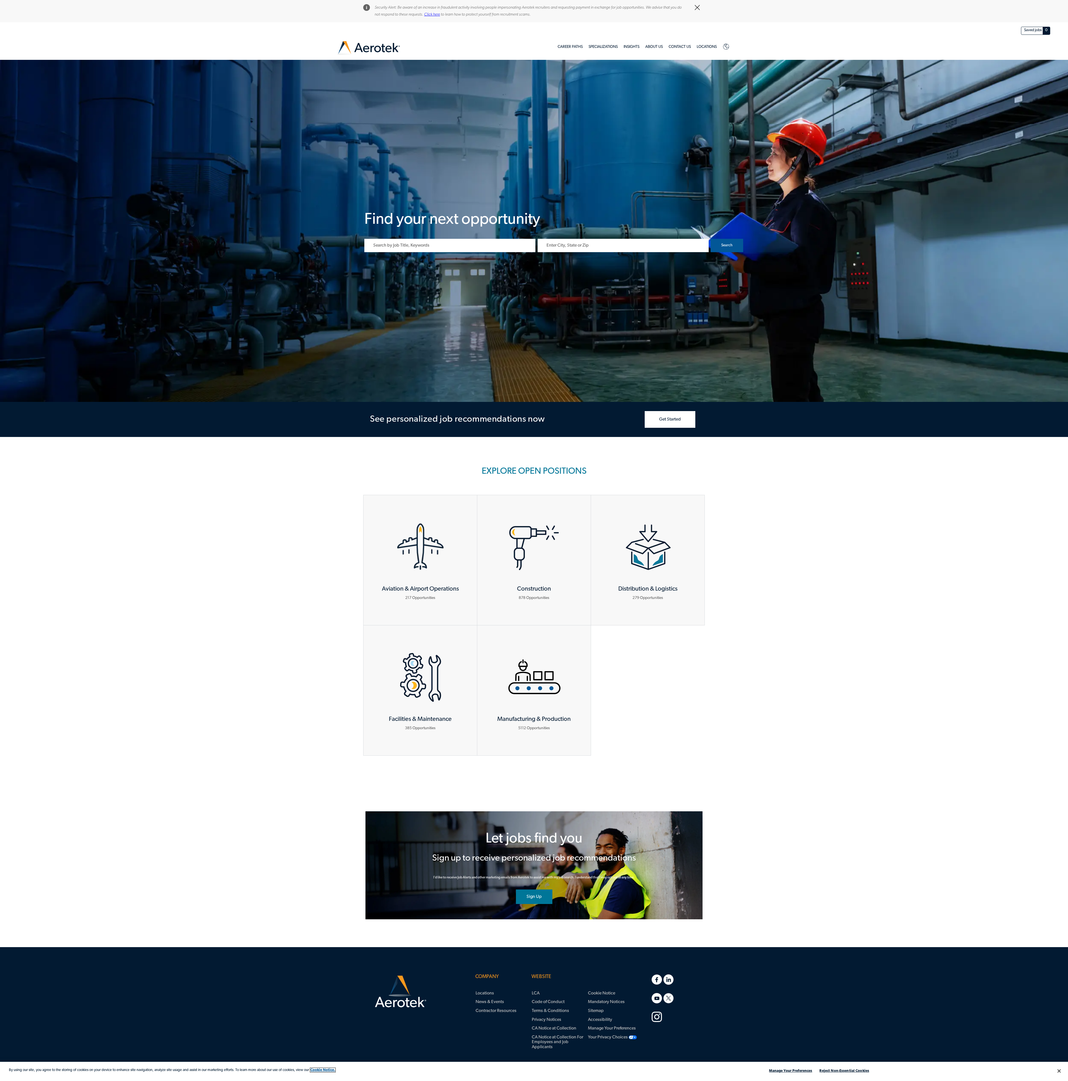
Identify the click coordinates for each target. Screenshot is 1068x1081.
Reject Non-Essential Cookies (844, 1071)
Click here (432, 15)
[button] (727, 245)
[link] (368, 48)
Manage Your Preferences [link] (612, 1028)
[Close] (1059, 1071)
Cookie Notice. (322, 1070)
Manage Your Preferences (790, 1071)
